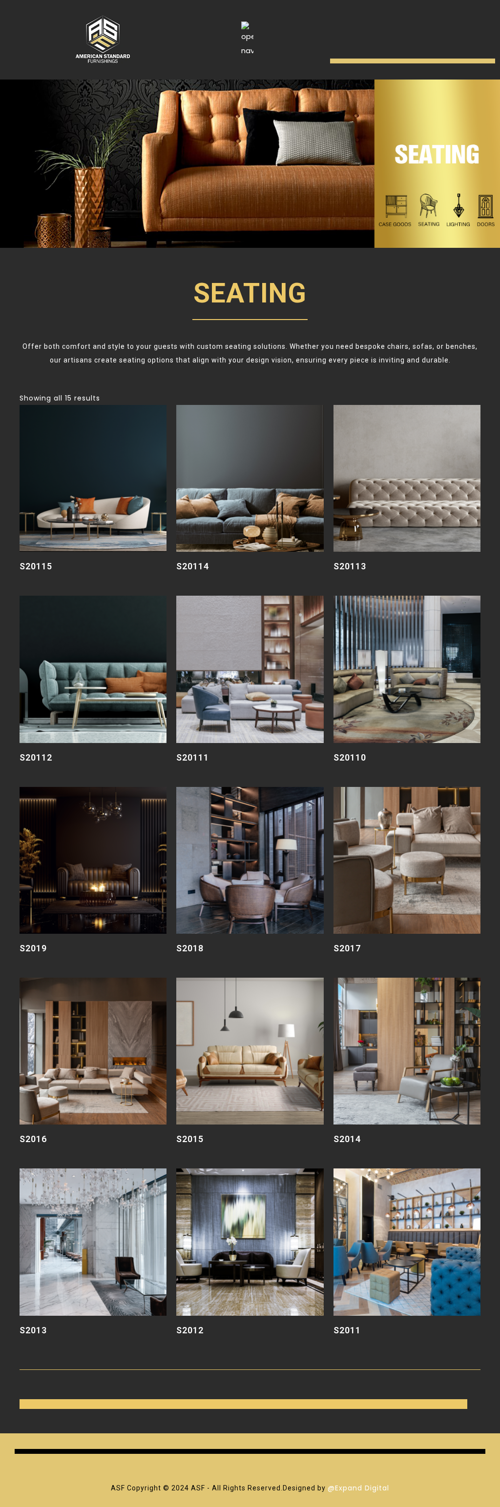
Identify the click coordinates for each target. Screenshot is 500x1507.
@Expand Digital (358, 1488)
